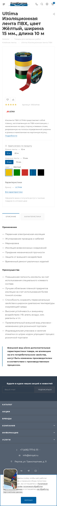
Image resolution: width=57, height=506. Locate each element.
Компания (8, 426)
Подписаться (45, 390)
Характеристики (32, 217)
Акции (6, 411)
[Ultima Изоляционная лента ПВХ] (29, 71)
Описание (11, 217)
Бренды (7, 418)
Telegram (29, 471)
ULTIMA (18, 187)
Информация (10, 433)
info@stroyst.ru (30, 455)
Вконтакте (21, 471)
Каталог (7, 404)
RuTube (36, 471)
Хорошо (28, 500)
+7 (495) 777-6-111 (29, 450)
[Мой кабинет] (47, 4)
